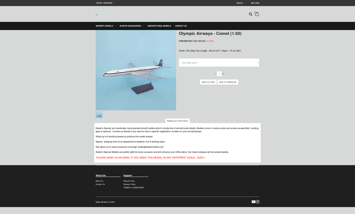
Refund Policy (129, 181)
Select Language (104, 3)
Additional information (177, 120)
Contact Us (100, 184)
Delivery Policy (129, 184)
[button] (250, 13)
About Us (99, 181)
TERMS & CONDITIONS (133, 187)
